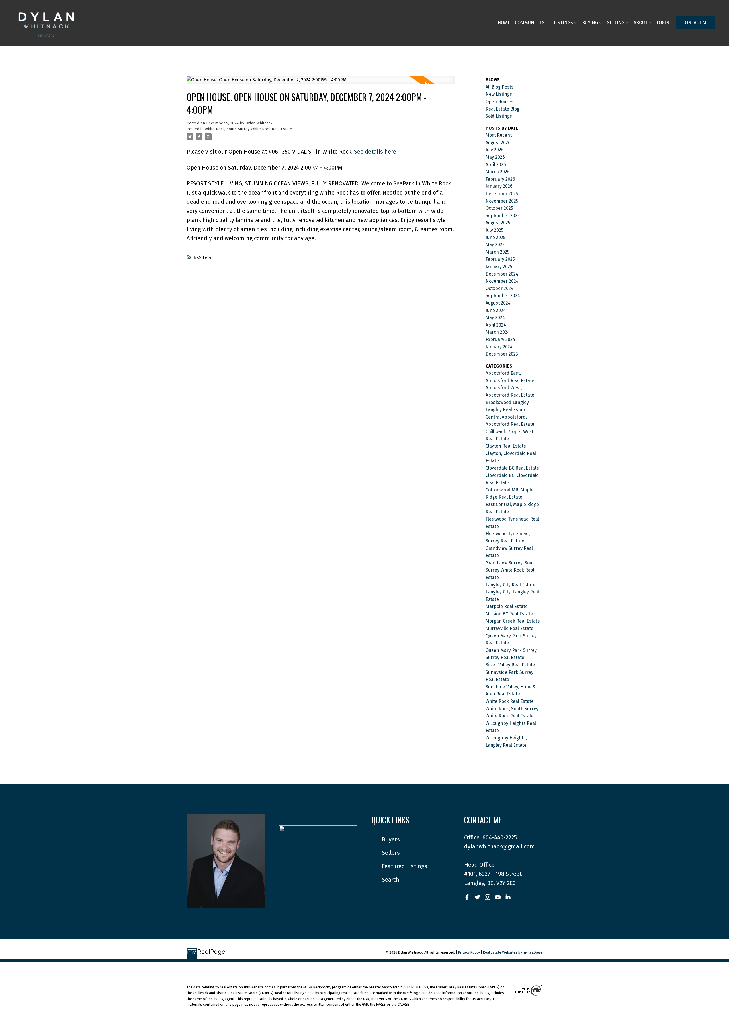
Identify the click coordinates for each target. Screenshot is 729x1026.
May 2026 (495, 157)
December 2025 (502, 193)
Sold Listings (499, 116)
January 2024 (499, 347)
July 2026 (495, 149)
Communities (530, 22)
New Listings (499, 94)
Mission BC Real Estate (509, 614)
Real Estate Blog (502, 109)
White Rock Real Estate (510, 701)
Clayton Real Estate (506, 446)
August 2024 (498, 303)
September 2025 (503, 215)
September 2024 (503, 295)
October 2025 (499, 208)
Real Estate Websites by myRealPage (512, 952)
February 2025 (500, 259)
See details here (375, 151)
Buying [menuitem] (590, 22)
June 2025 (495, 237)
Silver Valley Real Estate (510, 665)
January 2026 (499, 186)
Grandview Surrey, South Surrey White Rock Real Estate (511, 570)
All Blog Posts (499, 87)
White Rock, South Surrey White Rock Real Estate (248, 129)
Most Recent (499, 135)
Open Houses (499, 101)
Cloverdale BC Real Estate (512, 468)
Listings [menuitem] (563, 22)
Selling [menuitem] (615, 22)
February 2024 (500, 339)
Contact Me (695, 22)
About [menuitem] (641, 22)
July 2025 (494, 230)
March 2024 (498, 332)
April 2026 (496, 164)
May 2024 (495, 317)
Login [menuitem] (663, 22)
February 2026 (500, 179)
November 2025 (502, 201)
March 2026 (498, 171)
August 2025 (498, 222)
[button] (695, 22)
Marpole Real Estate (507, 606)
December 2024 (502, 274)
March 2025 (497, 252)
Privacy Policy (469, 952)
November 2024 (502, 281)
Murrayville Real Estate (509, 628)
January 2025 (499, 266)
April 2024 (496, 325)
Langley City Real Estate (510, 585)
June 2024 (496, 310)
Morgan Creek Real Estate (513, 621)
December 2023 (502, 354)
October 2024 (499, 288)
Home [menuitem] (504, 22)
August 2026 (498, 142)
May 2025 (495, 244)
